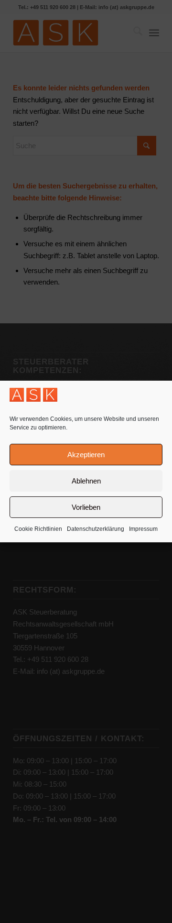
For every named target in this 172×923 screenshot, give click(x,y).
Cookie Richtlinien (38, 529)
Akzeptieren (86, 455)
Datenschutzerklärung (95, 529)
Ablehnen (86, 481)
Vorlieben (86, 507)
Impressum (143, 529)
